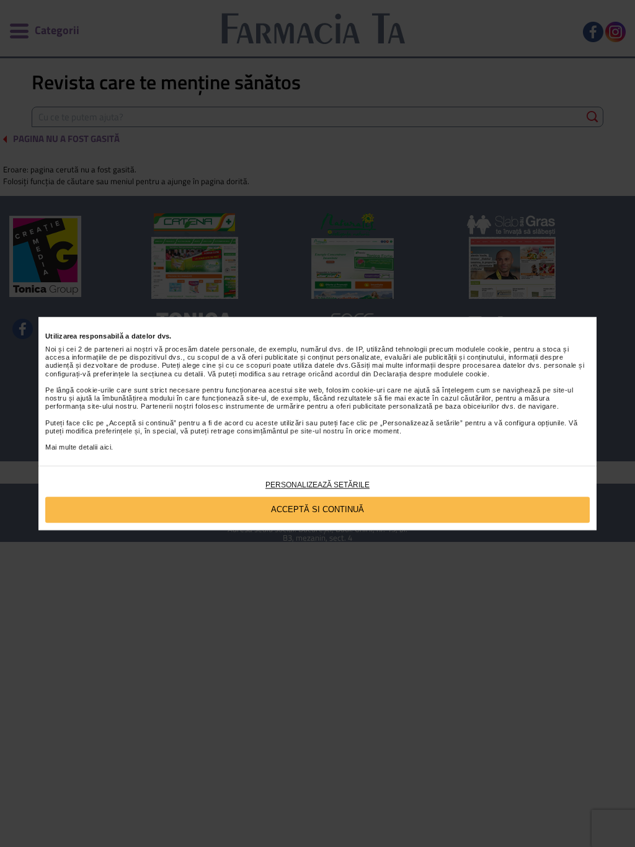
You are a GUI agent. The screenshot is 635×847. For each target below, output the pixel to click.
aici (105, 447)
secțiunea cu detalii (171, 374)
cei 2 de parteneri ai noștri (109, 349)
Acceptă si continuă (317, 509)
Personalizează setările (317, 485)
